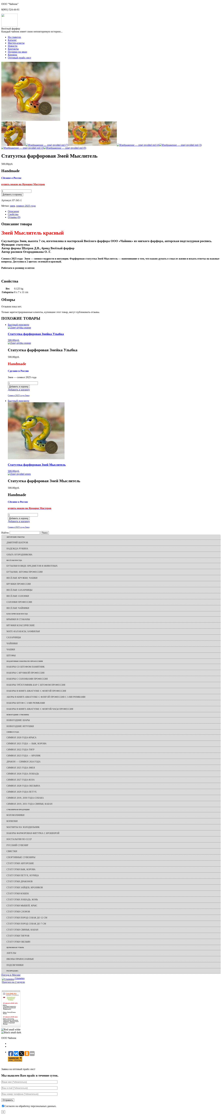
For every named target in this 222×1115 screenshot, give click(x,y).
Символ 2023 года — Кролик (23, 755)
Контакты (13, 48)
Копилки (12, 821)
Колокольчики (15, 815)
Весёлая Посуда (14, 560)
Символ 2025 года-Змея (18, 395)
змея (12, 205)
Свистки (12, 851)
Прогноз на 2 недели (13, 982)
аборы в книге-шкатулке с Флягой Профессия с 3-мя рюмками (46, 697)
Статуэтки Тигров (18, 936)
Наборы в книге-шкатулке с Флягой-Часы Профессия (40, 709)
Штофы (11, 655)
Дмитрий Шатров (17, 542)
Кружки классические (21, 625)
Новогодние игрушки (20, 726)
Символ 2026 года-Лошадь (23, 774)
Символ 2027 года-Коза (21, 780)
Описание (13, 211)
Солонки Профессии (19, 602)
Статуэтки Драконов (20, 881)
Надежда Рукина (17, 548)
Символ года (13, 732)
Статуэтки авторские (20, 863)
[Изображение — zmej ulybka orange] (19, 343)
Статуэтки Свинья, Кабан (22, 930)
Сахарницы (14, 637)
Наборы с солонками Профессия (27, 679)
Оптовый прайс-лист (19, 57)
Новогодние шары (18, 720)
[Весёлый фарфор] (9, 25)
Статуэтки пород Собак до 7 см (26, 923)
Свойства (13, 214)
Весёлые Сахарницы (19, 590)
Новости (12, 46)
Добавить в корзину (12, 194)
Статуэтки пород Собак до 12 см (27, 917)
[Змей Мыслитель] (30, 120)
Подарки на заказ (17, 51)
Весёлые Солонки (18, 596)
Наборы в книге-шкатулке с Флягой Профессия (36, 691)
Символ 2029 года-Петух (22, 792)
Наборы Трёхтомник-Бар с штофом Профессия (36, 685)
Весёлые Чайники (18, 608)
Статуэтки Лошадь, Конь (22, 899)
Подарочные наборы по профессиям (25, 661)
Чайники (12, 643)
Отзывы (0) (14, 217)
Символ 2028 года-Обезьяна (23, 786)
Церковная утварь (15, 947)
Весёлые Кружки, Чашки (22, 578)
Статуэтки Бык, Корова (21, 869)
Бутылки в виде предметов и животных (32, 566)
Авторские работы (16, 537)
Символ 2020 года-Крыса (21, 737)
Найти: (5, 532)
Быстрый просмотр (18, 324)
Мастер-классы (16, 43)
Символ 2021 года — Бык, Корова (26, 743)
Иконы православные (20, 959)
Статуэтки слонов (18, 911)
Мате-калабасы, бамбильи (23, 631)
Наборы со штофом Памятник (26, 667)
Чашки (11, 649)
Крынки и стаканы (18, 619)
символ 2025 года (26, 205)
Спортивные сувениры (21, 857)
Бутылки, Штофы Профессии (25, 572)
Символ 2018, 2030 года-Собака (25, 798)
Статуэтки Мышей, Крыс (22, 905)
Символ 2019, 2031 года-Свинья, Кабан (29, 804)
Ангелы (11, 953)
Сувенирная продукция (18, 809)
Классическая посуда (17, 614)
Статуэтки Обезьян (18, 942)
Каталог (12, 40)
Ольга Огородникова (19, 554)
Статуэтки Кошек (18, 893)
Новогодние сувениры (18, 715)
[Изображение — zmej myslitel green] (19, 474)
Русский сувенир (17, 845)
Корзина (12, 54)
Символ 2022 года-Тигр (20, 749)
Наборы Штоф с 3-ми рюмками (26, 703)
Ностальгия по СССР (19, 839)
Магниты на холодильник (23, 827)
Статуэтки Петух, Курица (23, 875)
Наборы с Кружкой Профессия (25, 673)
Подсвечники (15, 965)
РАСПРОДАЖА (12, 971)
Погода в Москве (10, 975)
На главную (14, 37)
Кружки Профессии (19, 584)
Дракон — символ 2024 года (23, 761)
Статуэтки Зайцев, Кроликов (25, 887)
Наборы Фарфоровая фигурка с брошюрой (33, 833)
